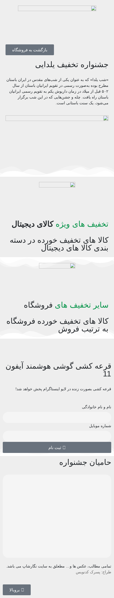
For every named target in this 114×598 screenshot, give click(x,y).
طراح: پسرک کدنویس (93, 572)
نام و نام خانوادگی (96, 407)
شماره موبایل (100, 426)
